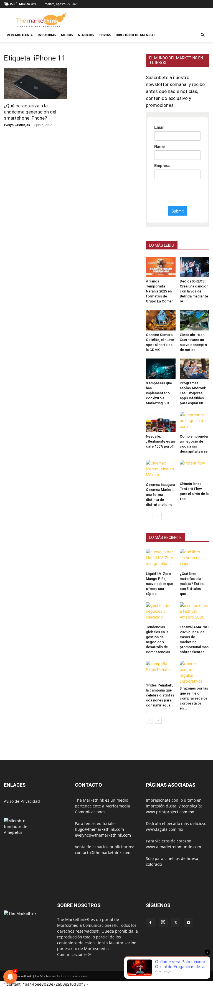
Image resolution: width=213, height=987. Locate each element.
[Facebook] (150, 922)
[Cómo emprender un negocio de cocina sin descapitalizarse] (194, 422)
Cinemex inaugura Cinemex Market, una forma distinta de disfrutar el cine (160, 495)
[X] (175, 922)
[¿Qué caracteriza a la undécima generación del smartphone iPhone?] (35, 83)
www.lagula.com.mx (164, 829)
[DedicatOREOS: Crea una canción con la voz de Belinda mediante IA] (194, 267)
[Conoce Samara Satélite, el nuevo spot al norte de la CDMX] (161, 320)
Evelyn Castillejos (17, 125)
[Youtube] (188, 922)
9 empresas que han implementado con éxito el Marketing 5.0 (159, 393)
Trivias (105, 35)
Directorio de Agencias (135, 35)
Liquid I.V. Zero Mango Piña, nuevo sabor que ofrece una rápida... (159, 584)
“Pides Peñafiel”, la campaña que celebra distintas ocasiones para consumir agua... (160, 695)
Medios (67, 35)
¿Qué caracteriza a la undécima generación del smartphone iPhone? (30, 112)
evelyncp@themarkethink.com (103, 835)
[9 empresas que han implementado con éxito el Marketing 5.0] (161, 369)
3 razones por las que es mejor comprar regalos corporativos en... (194, 698)
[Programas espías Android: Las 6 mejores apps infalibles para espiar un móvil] (194, 369)
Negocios (86, 35)
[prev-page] (149, 516)
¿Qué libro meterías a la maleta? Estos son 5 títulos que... (192, 584)
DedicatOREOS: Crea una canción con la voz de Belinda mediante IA (194, 291)
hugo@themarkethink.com (99, 829)
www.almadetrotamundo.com (173, 846)
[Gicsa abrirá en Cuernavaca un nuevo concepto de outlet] (194, 320)
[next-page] (158, 516)
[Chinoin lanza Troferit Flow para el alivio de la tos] (194, 469)
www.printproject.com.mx (170, 811)
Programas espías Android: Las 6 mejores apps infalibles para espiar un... (193, 393)
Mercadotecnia (19, 35)
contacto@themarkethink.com (102, 852)
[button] (202, 35)
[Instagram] (163, 922)
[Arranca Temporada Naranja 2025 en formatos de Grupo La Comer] (161, 267)
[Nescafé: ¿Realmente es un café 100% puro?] (161, 422)
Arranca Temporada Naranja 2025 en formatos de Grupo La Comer (159, 291)
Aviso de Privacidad (22, 801)
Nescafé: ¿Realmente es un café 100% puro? (160, 441)
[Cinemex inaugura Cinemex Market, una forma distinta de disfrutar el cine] (161, 470)
